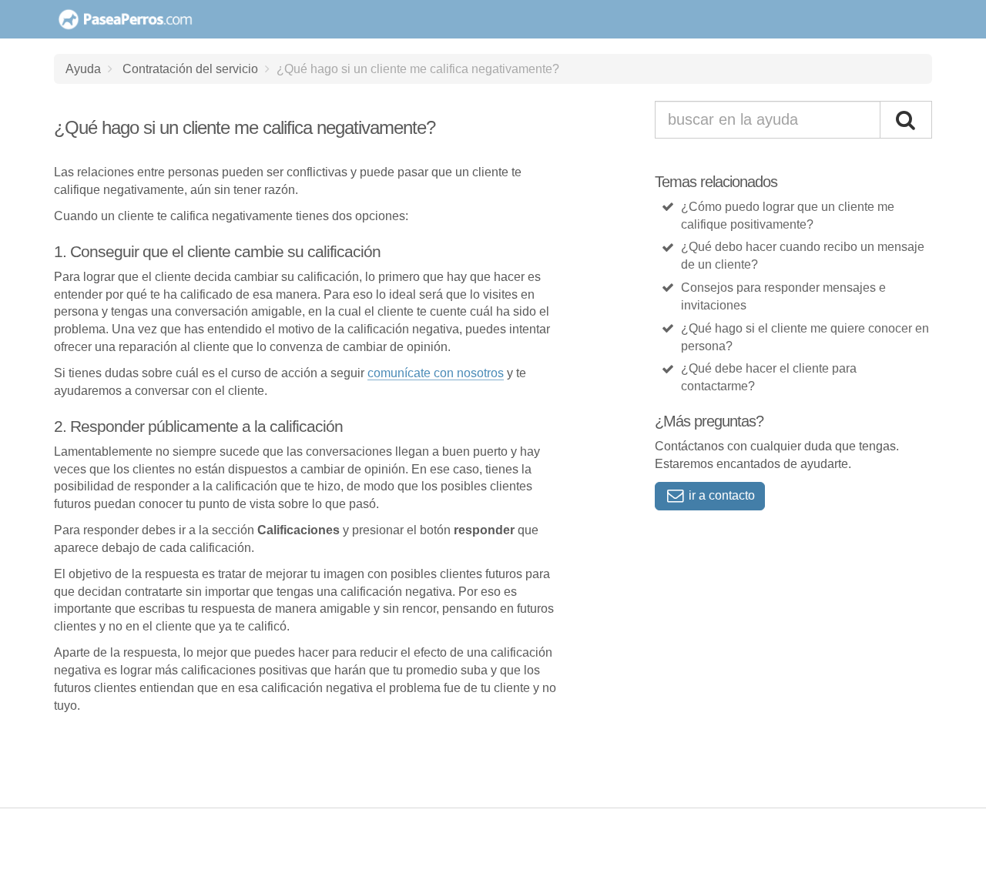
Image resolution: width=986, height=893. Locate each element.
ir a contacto (720, 495)
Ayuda (83, 68)
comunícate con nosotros (435, 373)
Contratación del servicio (190, 68)
